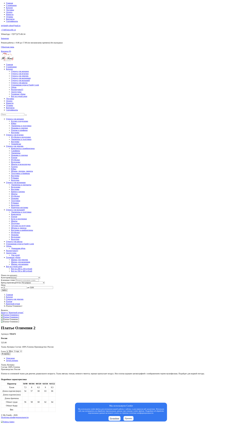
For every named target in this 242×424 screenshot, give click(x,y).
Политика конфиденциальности (15, 417)
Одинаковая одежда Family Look (25, 85)
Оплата (9, 12)
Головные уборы (18, 94)
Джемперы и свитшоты (21, 185)
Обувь (13, 87)
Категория (5, 278)
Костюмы (15, 132)
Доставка (10, 10)
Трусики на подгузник (21, 226)
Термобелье (16, 144)
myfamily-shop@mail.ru (10, 25)
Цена (3, 285)
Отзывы (9, 17)
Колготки (15, 180)
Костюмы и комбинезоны (22, 230)
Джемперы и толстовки (21, 126)
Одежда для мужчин (20, 74)
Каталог (9, 8)
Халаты (14, 167)
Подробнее (114, 418)
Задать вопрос (12, 360)
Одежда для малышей (20, 80)
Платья (14, 157)
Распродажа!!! (17, 89)
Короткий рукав (13, 304)
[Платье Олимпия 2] (10, 315)
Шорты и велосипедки (21, 164)
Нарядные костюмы (19, 207)
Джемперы (15, 153)
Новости (9, 14)
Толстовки (15, 201)
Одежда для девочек (19, 76)
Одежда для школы (19, 83)
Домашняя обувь (18, 248)
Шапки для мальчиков (20, 262)
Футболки (15, 160)
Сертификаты (12, 21)
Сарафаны (15, 151)
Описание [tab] (10, 358)
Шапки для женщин (19, 264)
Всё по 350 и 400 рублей (21, 271)
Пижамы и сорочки (19, 128)
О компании (11, 5)
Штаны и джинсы (18, 228)
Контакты (10, 19)
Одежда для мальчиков (21, 78)
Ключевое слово (8, 280)
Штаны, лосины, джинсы (22, 171)
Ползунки (15, 223)
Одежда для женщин (20, 71)
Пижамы (15, 198)
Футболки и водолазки (21, 137)
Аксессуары (16, 92)
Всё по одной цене (19, 96)
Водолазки (15, 162)
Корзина (6, 51)
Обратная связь (7, 47)
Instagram (5, 38)
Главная (9, 3)
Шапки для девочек (19, 260)
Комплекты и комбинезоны (23, 148)
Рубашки (15, 178)
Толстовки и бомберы (20, 173)
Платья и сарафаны (19, 130)
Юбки (13, 123)
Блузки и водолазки (19, 121)
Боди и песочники (19, 219)
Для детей (15, 255)
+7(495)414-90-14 (8, 30)
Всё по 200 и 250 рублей (21, 269)
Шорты (14, 194)
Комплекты (16, 214)
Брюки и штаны (18, 191)
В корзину (6, 354)
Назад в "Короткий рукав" (12, 312)
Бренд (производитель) (11, 283)
